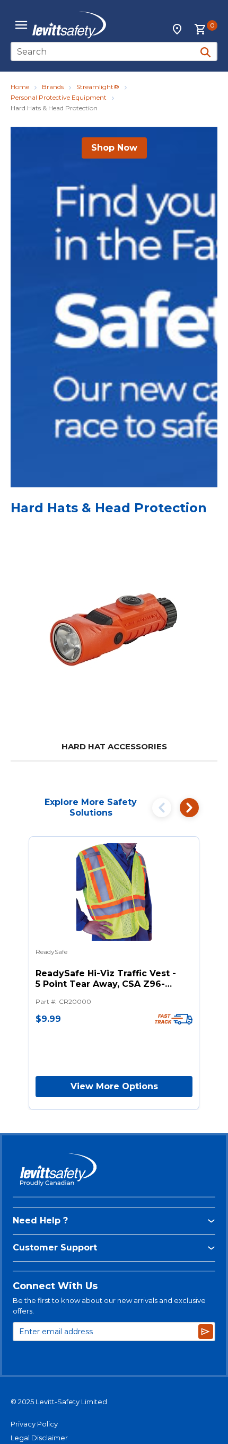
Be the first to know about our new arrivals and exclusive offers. (109, 1305)
